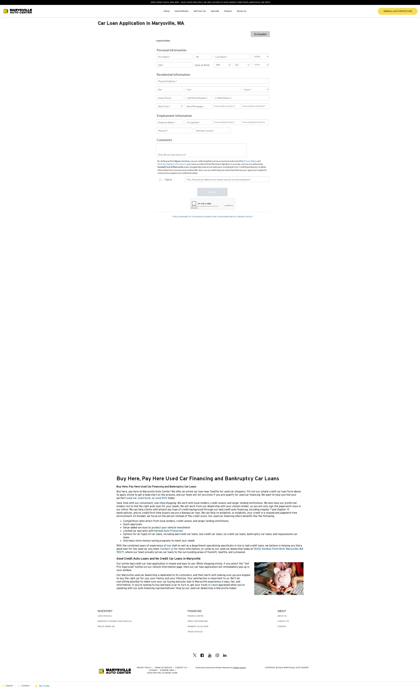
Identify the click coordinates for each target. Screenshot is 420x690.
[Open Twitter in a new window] (194, 655)
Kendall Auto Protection (398, 11)
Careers (281, 626)
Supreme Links (167, 670)
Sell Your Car (199, 11)
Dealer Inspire (239, 667)
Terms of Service (163, 667)
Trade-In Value (195, 632)
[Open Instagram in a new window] (217, 655)
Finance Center (195, 616)
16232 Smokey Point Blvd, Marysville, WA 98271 (246, 2)
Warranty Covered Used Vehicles (115, 621)
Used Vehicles (182, 11)
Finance (228, 11)
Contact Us (283, 621)
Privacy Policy (144, 667)
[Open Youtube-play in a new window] (210, 655)
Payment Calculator (198, 626)
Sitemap (153, 670)
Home (167, 11)
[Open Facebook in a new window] (202, 655)
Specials (215, 11)
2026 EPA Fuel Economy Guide (162, 673)
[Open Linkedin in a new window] (225, 655)
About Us (241, 11)
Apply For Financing (198, 621)
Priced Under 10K (106, 626)
